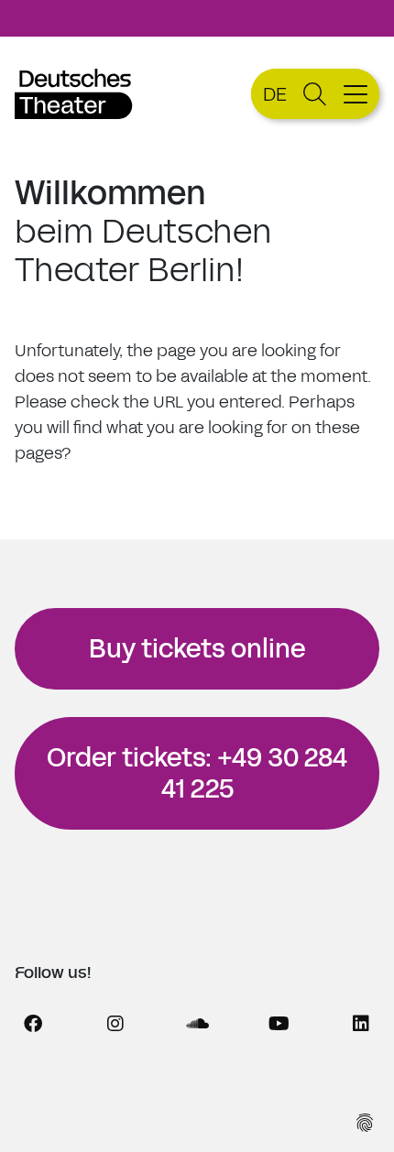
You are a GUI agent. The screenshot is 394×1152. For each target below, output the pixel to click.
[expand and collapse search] (314, 94)
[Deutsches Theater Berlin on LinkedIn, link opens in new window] (361, 1023)
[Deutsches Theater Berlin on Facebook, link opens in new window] (33, 1023)
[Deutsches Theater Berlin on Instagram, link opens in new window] (115, 1023)
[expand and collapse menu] (357, 94)
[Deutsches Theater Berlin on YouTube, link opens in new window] (278, 1023)
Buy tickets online (197, 649)
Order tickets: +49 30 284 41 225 (197, 773)
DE (275, 94)
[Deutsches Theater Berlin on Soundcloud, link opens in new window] (197, 1023)
